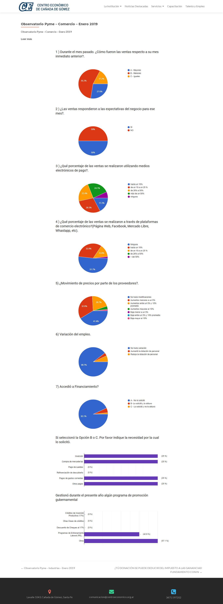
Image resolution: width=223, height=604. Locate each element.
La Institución (111, 6)
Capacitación (174, 6)
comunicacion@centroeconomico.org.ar (111, 596)
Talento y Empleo (195, 6)
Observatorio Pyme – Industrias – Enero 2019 (48, 567)
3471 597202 (173, 597)
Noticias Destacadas (136, 6)
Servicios (156, 6)
